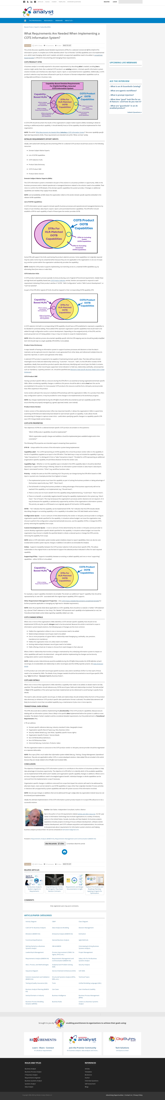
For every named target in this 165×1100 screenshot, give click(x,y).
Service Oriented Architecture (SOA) (64, 971)
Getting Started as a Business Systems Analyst (35, 947)
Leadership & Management (35, 952)
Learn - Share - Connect (43, 1047)
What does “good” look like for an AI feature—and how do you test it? (125, 100)
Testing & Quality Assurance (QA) (36, 983)
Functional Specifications (34, 940)
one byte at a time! (122, 1050)
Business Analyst (30, 1069)
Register (106, 2)
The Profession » (35, 20)
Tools (54, 983)
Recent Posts (28, 27)
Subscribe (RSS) (45, 27)
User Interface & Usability (87, 989)
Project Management (86, 952)
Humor (54, 2)
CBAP (54, 921)
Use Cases (55, 989)
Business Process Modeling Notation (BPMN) (35, 1003)
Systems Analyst (30, 1084)
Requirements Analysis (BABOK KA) (42, 839)
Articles (40, 2)
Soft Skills (82, 971)
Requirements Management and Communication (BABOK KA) (75, 839)
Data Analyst (29, 1087)
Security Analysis (84, 965)
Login (115, 2)
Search (36, 27)
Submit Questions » (135, 112)
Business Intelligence (59, 995)
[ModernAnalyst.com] (83, 1039)
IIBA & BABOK (56, 946)
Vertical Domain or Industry (35, 995)
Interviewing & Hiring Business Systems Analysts (89, 947)
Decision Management (86, 928)
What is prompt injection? (122, 95)
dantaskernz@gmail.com (70, 830)
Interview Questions (74, 2)
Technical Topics (84, 977)
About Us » (69, 20)
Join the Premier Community (82, 1047)
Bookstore (88, 1075)
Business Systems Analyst (33, 1081)
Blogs (47, 2)
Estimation (82, 934)
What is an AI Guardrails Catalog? (126, 86)
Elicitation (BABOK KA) (33, 934)
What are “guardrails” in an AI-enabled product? (124, 107)
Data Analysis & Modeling (60, 928)
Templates (62, 2)
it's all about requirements (43, 1050)
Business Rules (57, 1002)
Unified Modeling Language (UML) (90, 983)
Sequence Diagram (32, 971)
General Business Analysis (60, 940)
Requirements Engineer (32, 1078)
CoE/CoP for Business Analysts (36, 928)
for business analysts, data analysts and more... (82, 1050)
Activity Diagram (31, 921)
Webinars (59, 20)
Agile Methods (83, 940)
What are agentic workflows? (124, 90)
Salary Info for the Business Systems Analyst (88, 959)
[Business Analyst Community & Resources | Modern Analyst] (38, 11)
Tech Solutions (122, 1047)
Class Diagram (83, 921)
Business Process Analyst (33, 1072)
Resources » (48, 20)
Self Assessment (90, 1084)
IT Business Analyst (31, 1075)
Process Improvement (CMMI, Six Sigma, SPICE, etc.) (63, 953)
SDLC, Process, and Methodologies (37, 965)
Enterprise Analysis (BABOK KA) (62, 934)
